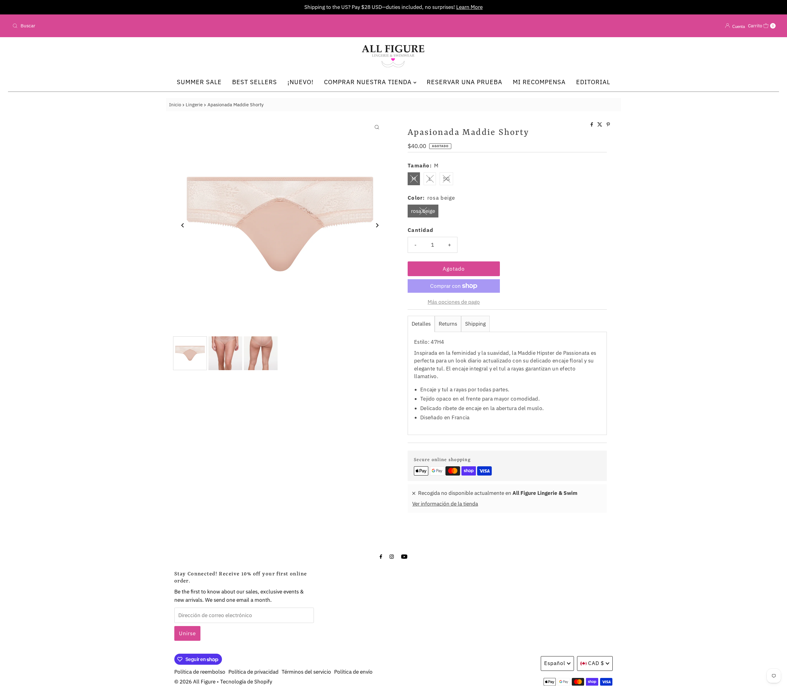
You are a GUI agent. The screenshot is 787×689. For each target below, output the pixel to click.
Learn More (469, 7)
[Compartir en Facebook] (592, 125)
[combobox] (136, 26)
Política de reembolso (199, 671)
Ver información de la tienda (445, 503)
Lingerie (194, 104)
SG (446, 178)
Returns (448, 323)
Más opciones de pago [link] (454, 302)
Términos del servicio (306, 671)
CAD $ (596, 663)
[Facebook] (381, 556)
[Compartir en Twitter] (600, 125)
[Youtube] (404, 556)
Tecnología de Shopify (246, 681)
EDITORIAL (593, 82)
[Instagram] (392, 556)
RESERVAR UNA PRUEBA (464, 82)
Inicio (175, 104)
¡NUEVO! (300, 82)
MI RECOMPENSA (539, 82)
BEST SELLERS (254, 82)
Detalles (421, 323)
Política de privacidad (253, 671)
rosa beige (423, 211)
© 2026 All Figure (195, 681)
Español (554, 663)
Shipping (475, 323)
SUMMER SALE (199, 82)
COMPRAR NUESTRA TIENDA (368, 82)
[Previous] (183, 225)
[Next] (377, 225)
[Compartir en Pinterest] (608, 125)
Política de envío (353, 671)
